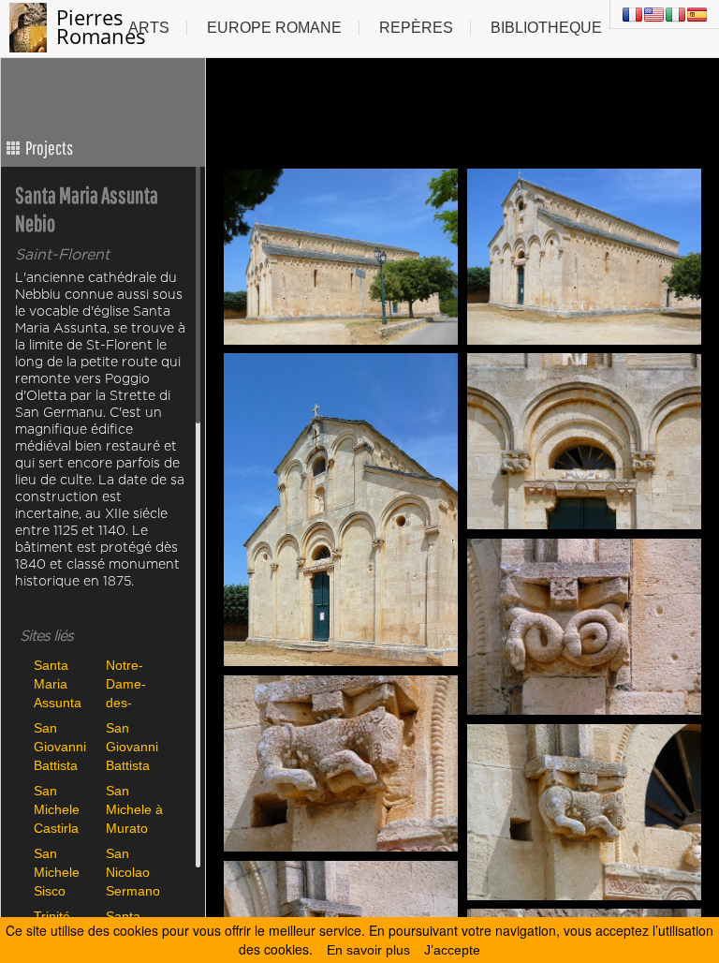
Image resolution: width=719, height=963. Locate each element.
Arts (148, 28)
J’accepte (452, 949)
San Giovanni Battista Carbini (60, 746)
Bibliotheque (546, 28)
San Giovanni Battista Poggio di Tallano (133, 746)
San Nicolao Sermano (133, 871)
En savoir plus (368, 949)
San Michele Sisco (57, 871)
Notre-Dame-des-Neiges (126, 683)
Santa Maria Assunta (57, 683)
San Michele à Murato (134, 809)
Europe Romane (274, 28)
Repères (416, 28)
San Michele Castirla (57, 809)
